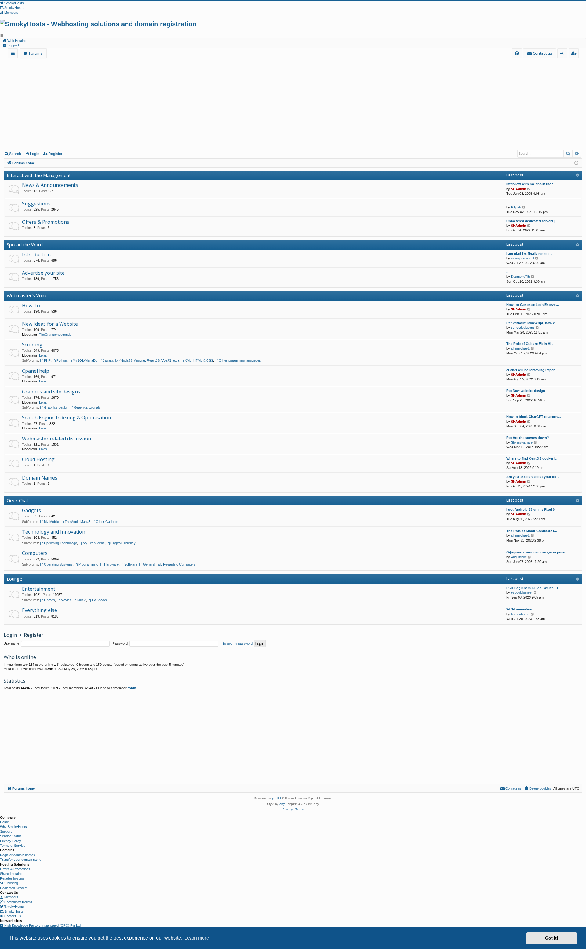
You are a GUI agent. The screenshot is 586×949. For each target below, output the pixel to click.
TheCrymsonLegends (55, 334)
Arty (282, 804)
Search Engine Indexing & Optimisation (66, 417)
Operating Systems (58, 564)
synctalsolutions (523, 327)
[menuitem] (517, 53)
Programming (88, 564)
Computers (35, 553)
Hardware (111, 564)
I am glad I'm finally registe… (529, 253)
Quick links (13, 54)
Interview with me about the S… (532, 184)
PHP (47, 360)
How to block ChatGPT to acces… (533, 416)
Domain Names (39, 477)
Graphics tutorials (87, 407)
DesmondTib (520, 276)
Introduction (36, 254)
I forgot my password (237, 643)
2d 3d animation (519, 609)
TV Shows (99, 600)
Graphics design (56, 407)
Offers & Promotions (45, 222)
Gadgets (31, 510)
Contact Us (12, 916)
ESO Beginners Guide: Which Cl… (533, 588)
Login (34, 154)
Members (10, 897)
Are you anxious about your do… (533, 477)
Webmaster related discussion (56, 438)
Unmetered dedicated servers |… (532, 221)
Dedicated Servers (14, 888)
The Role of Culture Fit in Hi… (530, 344)
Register (55, 154)
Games (49, 600)
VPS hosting (9, 883)
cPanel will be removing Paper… (532, 370)
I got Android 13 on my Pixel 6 (530, 509)
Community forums (17, 902)
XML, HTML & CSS (199, 360)
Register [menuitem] (574, 54)
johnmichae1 (520, 348)
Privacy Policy (10, 841)
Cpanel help (35, 371)
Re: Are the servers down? (527, 438)
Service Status (11, 836)
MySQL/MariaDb (85, 360)
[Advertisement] (293, 103)
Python (61, 360)
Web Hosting (16, 40)
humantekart (520, 614)
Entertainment (38, 588)
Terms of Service (12, 845)
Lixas (43, 355)
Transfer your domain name (20, 859)
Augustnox (519, 557)
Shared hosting (11, 873)
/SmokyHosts (14, 906)
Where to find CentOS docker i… (532, 458)
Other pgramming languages (240, 360)
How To (31, 305)
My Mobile (51, 521)
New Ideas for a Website (50, 324)
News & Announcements (50, 185)
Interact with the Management (39, 175)
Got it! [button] (551, 938)
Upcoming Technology (60, 543)
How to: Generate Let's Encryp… (532, 304)
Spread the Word (25, 244)
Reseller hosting (12, 878)
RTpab (516, 207)
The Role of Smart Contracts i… (531, 531)
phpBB (277, 798)
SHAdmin (518, 189)
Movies (66, 600)
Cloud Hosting (38, 459)
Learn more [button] (196, 937)
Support (12, 45)
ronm (132, 688)
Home (4, 822)
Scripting (32, 344)
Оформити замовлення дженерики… (537, 552)
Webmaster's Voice (27, 295)
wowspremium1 (522, 258)
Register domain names (17, 855)
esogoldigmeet (521, 592)
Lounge (14, 579)
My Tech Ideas (94, 543)
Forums (36, 53)
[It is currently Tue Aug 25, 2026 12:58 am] (576, 163)
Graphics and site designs (51, 391)
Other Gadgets (107, 521)
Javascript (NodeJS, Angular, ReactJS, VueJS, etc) (141, 360)
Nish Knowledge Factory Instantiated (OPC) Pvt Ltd (42, 925)
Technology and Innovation (53, 531)
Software (130, 564)
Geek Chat (17, 500)
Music (81, 600)
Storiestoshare (522, 442)
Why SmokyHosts (13, 826)
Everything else (39, 610)
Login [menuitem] (563, 54)
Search (15, 154)
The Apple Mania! (77, 521)
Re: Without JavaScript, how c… (532, 323)
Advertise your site (43, 273)
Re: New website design (525, 391)
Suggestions (36, 203)
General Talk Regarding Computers (169, 564)
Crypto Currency (123, 543)
